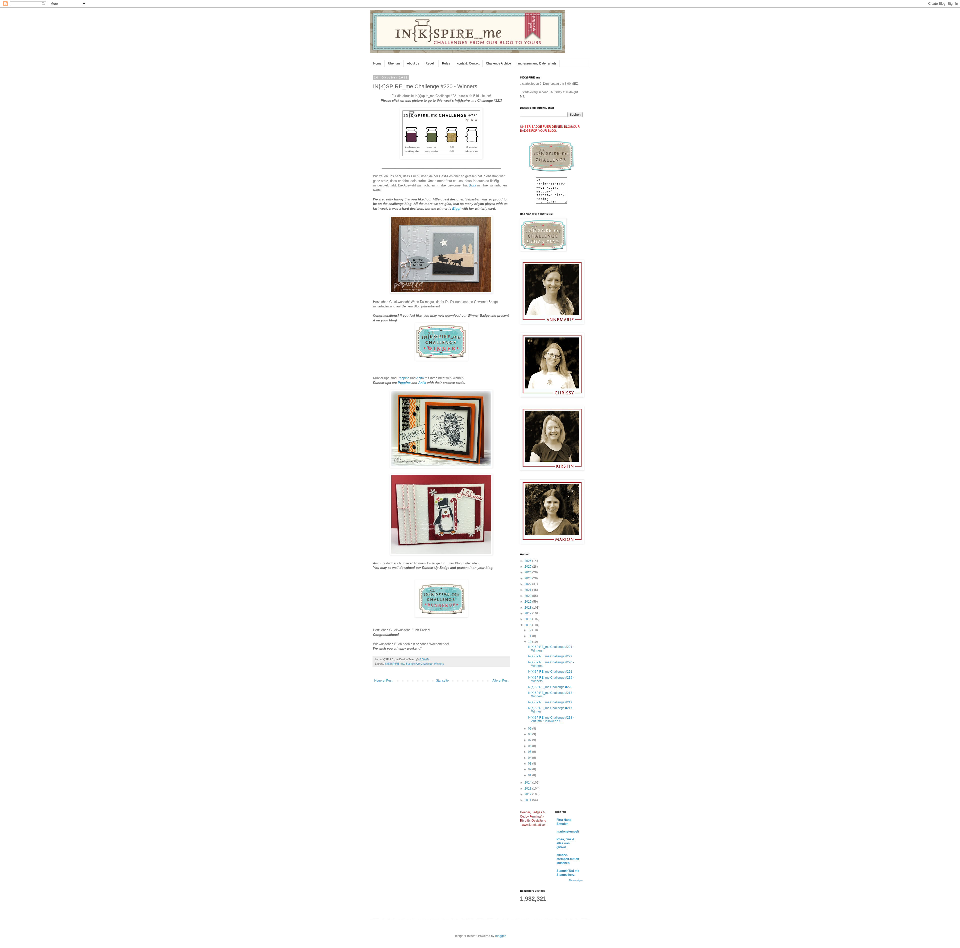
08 (530, 734)
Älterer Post (500, 680)
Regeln (431, 63)
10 (530, 642)
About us (413, 63)
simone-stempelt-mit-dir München (567, 859)
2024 (528, 572)
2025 (528, 566)
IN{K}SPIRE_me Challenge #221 (550, 671)
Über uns (394, 63)
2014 (528, 782)
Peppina (404, 378)
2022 (528, 584)
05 (530, 752)
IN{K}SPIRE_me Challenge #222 (550, 656)
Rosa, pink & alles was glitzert (565, 843)
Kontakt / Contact (468, 63)
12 (530, 630)
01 (530, 775)
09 (530, 728)
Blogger (500, 936)
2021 (528, 590)
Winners (439, 663)
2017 (528, 613)
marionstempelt (567, 831)
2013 (528, 788)
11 (530, 636)
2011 (528, 800)
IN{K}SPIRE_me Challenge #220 (550, 687)
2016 (528, 619)
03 (530, 763)
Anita (420, 378)
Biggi (473, 185)
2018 (528, 607)
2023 (528, 578)
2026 (528, 561)
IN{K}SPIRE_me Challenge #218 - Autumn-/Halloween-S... (551, 719)
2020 (528, 596)
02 (530, 769)
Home (377, 63)
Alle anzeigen (575, 880)
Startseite (442, 680)
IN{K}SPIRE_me (394, 663)
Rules (446, 63)
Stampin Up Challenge (419, 663)
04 (530, 758)
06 (530, 746)
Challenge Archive (498, 63)
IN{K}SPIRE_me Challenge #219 (550, 702)
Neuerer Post (383, 680)
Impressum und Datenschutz (537, 63)
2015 (528, 625)
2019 (528, 601)
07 (530, 740)
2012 (528, 794)
